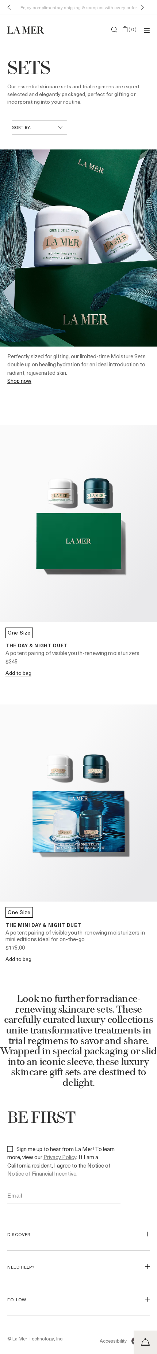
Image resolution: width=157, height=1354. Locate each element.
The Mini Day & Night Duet (43, 924)
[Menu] (147, 30)
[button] (7, 7)
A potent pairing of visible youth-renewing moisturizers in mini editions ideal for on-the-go (75, 935)
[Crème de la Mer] (31, 29)
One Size (19, 632)
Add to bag (18, 673)
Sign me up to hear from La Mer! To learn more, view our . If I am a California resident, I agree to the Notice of (61, 1161)
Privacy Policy (59, 1157)
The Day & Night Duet (36, 645)
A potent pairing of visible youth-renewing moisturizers (72, 653)
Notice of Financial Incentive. (42, 1173)
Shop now (19, 381)
